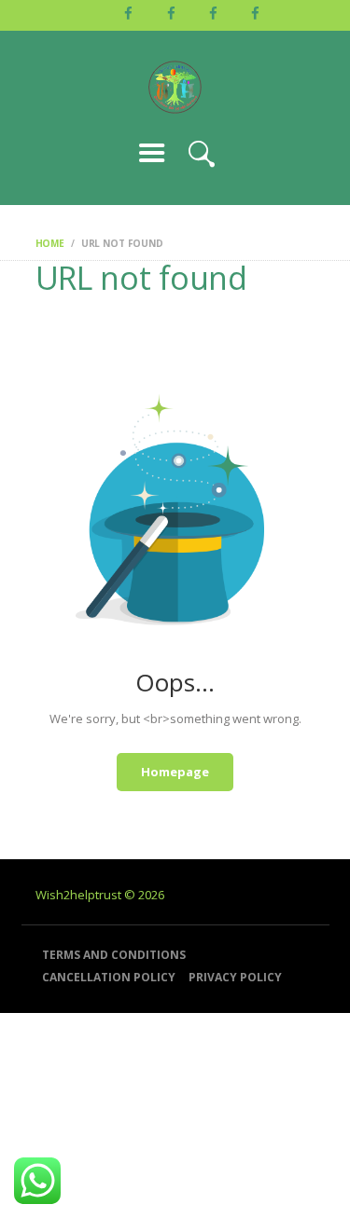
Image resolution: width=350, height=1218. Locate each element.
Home (49, 243)
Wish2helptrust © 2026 (99, 894)
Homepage (175, 771)
